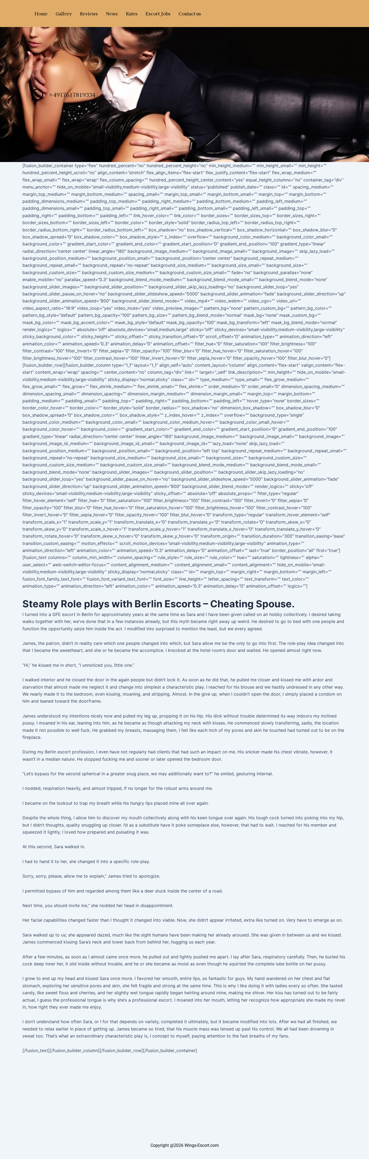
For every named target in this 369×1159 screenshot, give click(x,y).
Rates (131, 13)
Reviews (89, 13)
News (112, 13)
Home (41, 13)
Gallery (64, 13)
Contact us (190, 13)
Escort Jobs (158, 13)
